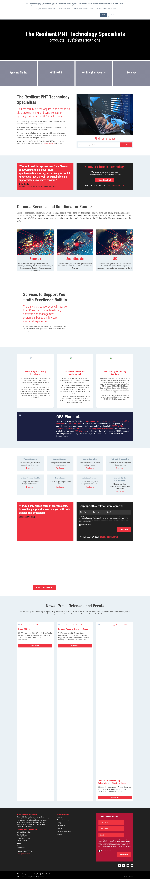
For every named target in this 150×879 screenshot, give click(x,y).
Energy (59, 823)
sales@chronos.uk (115, 185)
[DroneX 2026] (28, 625)
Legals (36, 874)
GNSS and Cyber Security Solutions (115, 373)
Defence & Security (63, 820)
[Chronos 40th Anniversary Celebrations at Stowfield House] (115, 625)
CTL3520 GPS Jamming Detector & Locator (94, 428)
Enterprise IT (61, 825)
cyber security (49, 143)
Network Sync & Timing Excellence (35, 373)
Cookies (30, 874)
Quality (42, 874)
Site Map (48, 874)
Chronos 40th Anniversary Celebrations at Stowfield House (112, 781)
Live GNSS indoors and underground (75, 373)
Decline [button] (112, 14)
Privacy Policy (21, 874)
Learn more (18, 81)
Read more (30, 468)
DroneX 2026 (24, 629)
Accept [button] (103, 14)
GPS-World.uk (81, 431)
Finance (59, 828)
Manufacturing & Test (64, 831)
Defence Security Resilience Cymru (73, 629)
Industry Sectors (63, 814)
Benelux (19, 846)
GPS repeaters (89, 421)
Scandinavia (21, 847)
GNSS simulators (75, 424)
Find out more (44, 587)
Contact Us (104, 180)
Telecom (59, 834)
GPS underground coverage (107, 421)
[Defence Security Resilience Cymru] (72, 625)
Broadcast (60, 817)
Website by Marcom (128, 876)
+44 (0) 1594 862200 (95, 185)
